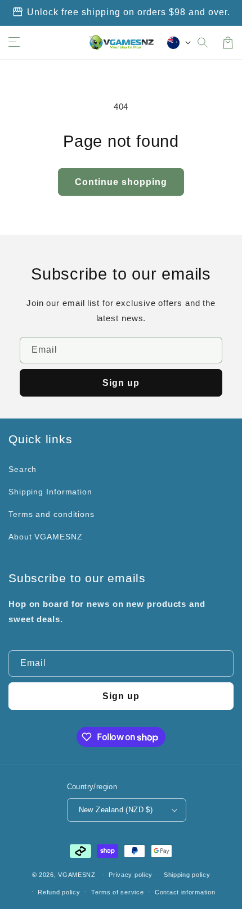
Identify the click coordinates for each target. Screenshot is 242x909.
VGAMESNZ (77, 874)
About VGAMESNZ (45, 536)
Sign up (121, 383)
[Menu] (14, 42)
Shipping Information (50, 491)
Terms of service (117, 892)
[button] (203, 42)
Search (22, 469)
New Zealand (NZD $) (116, 810)
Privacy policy (131, 874)
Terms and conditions (51, 514)
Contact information (185, 892)
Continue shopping (121, 182)
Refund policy (59, 892)
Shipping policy (187, 874)
